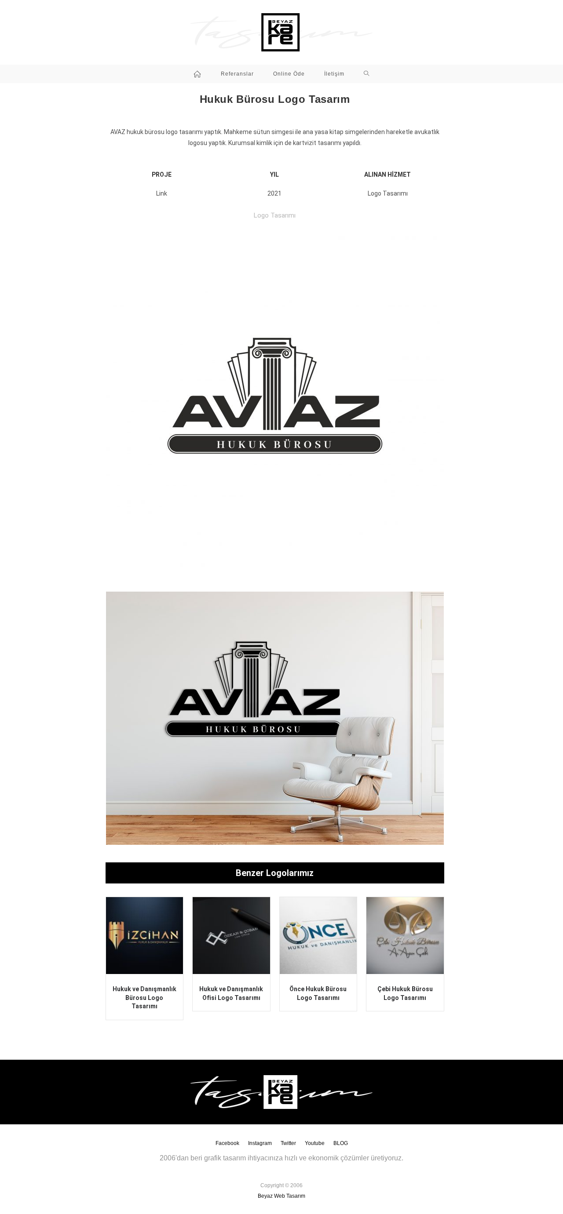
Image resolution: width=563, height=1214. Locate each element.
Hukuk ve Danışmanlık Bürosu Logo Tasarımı (144, 997)
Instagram (260, 1143)
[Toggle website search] (366, 74)
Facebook (227, 1143)
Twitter (288, 1143)
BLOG (340, 1143)
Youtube (315, 1143)
